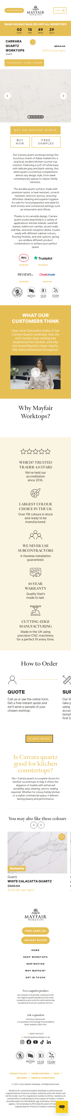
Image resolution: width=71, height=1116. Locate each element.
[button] (29, 117)
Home (35, 950)
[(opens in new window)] (22, 1042)
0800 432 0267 (37, 1034)
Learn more (39, 738)
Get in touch (35, 977)
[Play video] (36, 372)
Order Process (40, 1073)
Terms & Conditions (43, 1078)
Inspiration (35, 964)
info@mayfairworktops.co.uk (37, 1037)
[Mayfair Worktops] (35, 10)
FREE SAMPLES (46, 142)
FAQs (56, 1073)
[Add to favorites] (33, 42)
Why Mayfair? (35, 971)
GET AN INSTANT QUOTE (35, 130)
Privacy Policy (18, 1073)
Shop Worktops (35, 957)
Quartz (9, 54)
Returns (22, 1078)
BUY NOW (20, 142)
